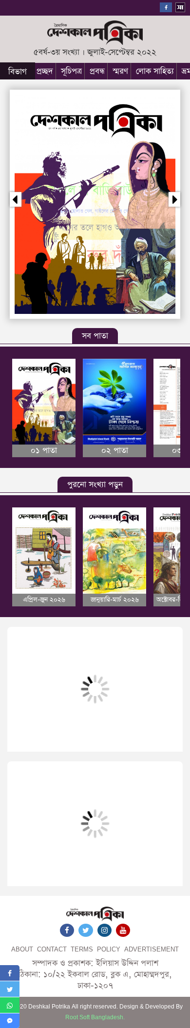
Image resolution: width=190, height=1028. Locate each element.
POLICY (108, 949)
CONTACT (52, 949)
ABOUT (22, 949)
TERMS (82, 949)
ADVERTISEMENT (151, 949)
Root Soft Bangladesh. (95, 1017)
